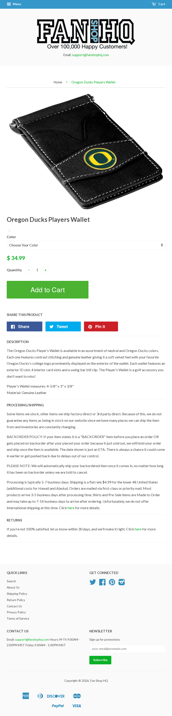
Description (18, 342)
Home (58, 82)
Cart (161, 4)
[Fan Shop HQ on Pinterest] (112, 583)
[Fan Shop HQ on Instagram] (121, 583)
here (71, 508)
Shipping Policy (17, 593)
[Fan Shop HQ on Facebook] (102, 583)
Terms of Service (18, 618)
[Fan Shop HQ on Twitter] (92, 583)
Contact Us (14, 606)
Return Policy (16, 600)
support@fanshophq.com (90, 55)
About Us (13, 587)
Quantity (14, 270)
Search (11, 581)
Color (11, 237)
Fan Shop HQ (99, 680)
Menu (16, 4)
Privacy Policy (16, 612)
